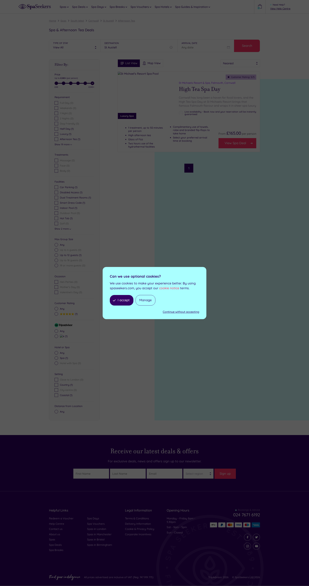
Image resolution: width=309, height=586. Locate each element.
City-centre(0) (68, 390)
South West (77, 20)
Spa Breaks (56, 550)
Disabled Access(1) (71, 192)
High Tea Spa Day (199, 89)
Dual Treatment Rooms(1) (75, 197)
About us (54, 534)
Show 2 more (62, 228)
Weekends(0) (68, 108)
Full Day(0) (66, 103)
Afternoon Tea (126, 20)
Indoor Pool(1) (68, 208)
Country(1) (66, 384)
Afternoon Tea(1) (70, 139)
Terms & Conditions (137, 518)
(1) (71, 255)
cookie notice (169, 288)
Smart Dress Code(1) (72, 202)
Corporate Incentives (138, 534)
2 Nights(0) (66, 118)
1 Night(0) (66, 113)
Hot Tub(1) (66, 218)
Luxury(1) (65, 134)
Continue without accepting (181, 312)
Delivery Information (138, 523)
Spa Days (93, 518)
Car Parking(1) (68, 187)
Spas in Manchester (99, 534)
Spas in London (96, 529)
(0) (67, 160)
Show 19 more (62, 144)
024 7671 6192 (246, 514)
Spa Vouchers (96, 523)
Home (52, 20)
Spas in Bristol (96, 539)
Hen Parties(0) (68, 282)
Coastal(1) (66, 395)
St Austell (108, 20)
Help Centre (56, 523)
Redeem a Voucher (61, 518)
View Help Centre (280, 8)
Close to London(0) (71, 379)
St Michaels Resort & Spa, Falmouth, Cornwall (207, 83)
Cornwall (93, 20)
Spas (63, 20)
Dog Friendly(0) (69, 123)
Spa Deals (55, 545)
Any (62, 244)
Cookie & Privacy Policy (139, 529)
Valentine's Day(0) (71, 292)
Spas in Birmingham (99, 545)
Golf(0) (64, 223)
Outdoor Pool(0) (70, 213)
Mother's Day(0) (70, 287)
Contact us (55, 529)
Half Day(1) (67, 128)
